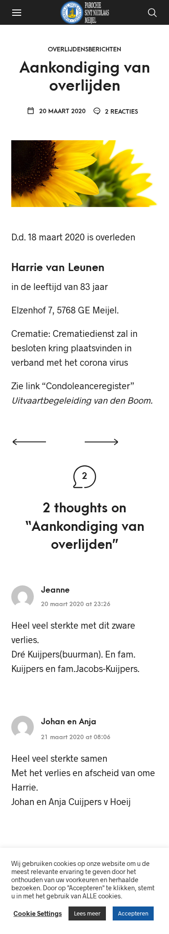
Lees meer (87, 913)
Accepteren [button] (133, 913)
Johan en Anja (68, 722)
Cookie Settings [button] (38, 913)
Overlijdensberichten (84, 49)
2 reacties (120, 111)
